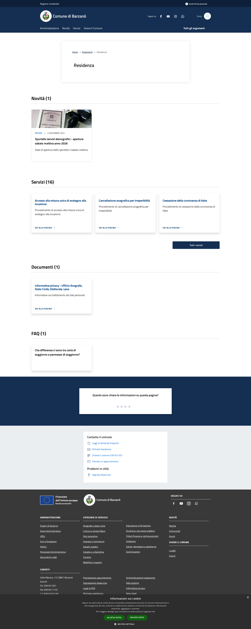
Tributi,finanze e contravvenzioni (142, 536)
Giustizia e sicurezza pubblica (140, 531)
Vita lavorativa (90, 536)
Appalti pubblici (90, 546)
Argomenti (87, 52)
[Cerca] (207, 16)
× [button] (248, 597)
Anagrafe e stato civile (94, 526)
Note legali (131, 593)
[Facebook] (160, 16)
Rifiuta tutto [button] (137, 617)
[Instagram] (174, 16)
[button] (125, 624)
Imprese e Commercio (93, 541)
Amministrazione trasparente (140, 578)
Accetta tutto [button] (114, 617)
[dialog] (125, 611)
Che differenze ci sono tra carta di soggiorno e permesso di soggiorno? (57, 352)
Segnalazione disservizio (95, 583)
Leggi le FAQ (89, 588)
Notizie (38, 133)
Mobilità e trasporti (92, 562)
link (153, 611)
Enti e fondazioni (48, 541)
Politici (43, 546)
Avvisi (172, 536)
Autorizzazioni (133, 552)
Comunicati (174, 531)
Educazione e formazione (138, 525)
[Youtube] (167, 16)
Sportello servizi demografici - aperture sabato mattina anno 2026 (59, 141)
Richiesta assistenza (93, 593)
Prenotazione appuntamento (97, 578)
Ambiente (131, 541)
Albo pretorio (132, 583)
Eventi (172, 556)
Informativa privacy (135, 588)
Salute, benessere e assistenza (141, 546)
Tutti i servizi (196, 245)
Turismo (87, 557)
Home (75, 52)
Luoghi (172, 550)
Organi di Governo (49, 526)
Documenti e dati (48, 557)
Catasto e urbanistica (93, 552)
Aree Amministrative (50, 531)
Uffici (42, 536)
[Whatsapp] (181, 16)
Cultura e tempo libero (94, 531)
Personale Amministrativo (53, 552)
